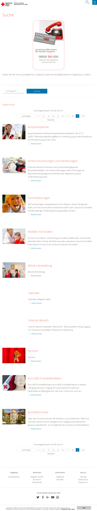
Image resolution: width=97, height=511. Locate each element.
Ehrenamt (37, 479)
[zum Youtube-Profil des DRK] (52, 497)
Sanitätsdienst (14, 477)
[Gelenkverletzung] (13, 165)
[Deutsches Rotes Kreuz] (7, 5)
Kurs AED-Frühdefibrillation (45, 378)
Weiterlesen (36, 143)
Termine (33, 351)
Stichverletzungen (39, 198)
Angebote (60, 477)
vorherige (26, 116)
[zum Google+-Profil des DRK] (47, 497)
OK (84, 508)
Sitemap (83, 477)
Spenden (34, 293)
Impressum (83, 482)
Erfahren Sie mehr (68, 509)
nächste (50, 119)
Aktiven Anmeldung (40, 265)
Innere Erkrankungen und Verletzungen (52, 161)
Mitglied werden (37, 477)
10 (83, 116)
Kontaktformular (38, 412)
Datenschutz (83, 479)
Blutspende (37, 482)
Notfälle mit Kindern (40, 232)
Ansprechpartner (38, 127)
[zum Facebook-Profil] (37, 497)
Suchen (37, 91)
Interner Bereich (38, 320)
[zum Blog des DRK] (57, 497)
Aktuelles (60, 479)
